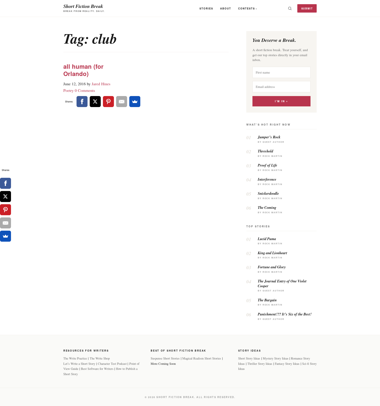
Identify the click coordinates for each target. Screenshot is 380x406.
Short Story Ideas (249, 358)
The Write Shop (100, 358)
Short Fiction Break (83, 6)
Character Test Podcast (112, 364)
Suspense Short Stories (165, 358)
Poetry (68, 90)
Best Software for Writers (97, 369)
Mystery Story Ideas (276, 358)
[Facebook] (82, 101)
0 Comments (85, 90)
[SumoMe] (134, 101)
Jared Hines (101, 83)
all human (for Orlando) (83, 70)
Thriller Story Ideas (259, 364)
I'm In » (281, 101)
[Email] (121, 101)
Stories (206, 8)
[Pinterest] (108, 101)
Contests (246, 8)
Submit (307, 8)
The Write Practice (75, 358)
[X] (95, 101)
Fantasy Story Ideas (287, 364)
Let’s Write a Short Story (79, 364)
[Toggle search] (290, 8)
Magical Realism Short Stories (201, 358)
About (225, 8)
